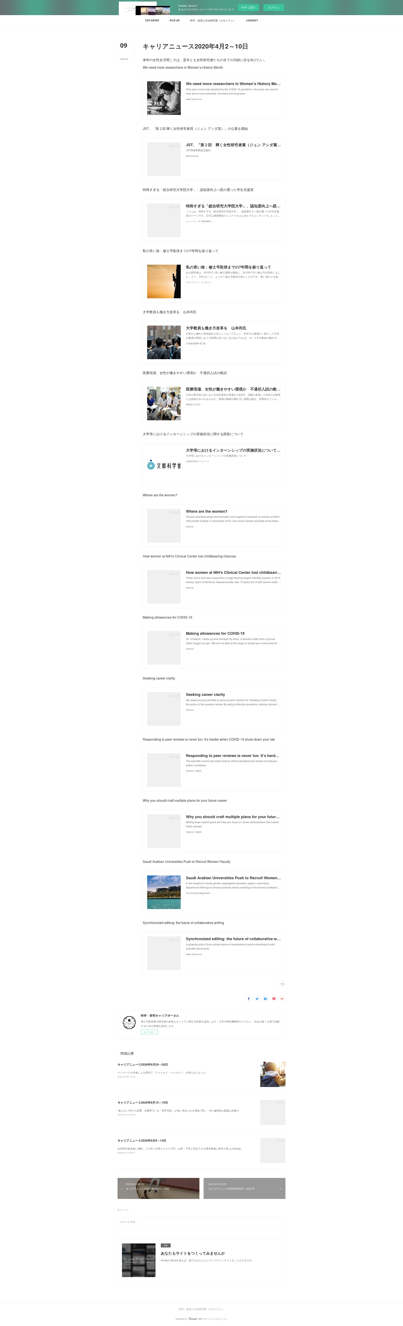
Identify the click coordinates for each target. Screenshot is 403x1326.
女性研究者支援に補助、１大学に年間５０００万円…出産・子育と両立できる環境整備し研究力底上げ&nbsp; (179, 1148)
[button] (152, 20)
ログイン (273, 7)
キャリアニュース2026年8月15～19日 (143, 1102)
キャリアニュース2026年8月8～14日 (142, 1140)
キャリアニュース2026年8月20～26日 (143, 1064)
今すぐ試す (248, 7)
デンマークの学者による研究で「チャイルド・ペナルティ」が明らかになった (162, 1072)
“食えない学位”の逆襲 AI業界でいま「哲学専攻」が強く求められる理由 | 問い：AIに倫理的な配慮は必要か (178, 1110)
